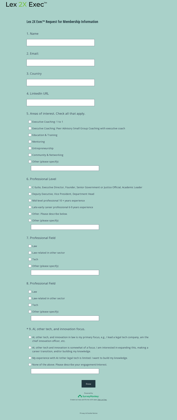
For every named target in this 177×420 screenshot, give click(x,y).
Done (88, 383)
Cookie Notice (92, 413)
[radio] (28, 187)
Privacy (82, 413)
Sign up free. (102, 400)
